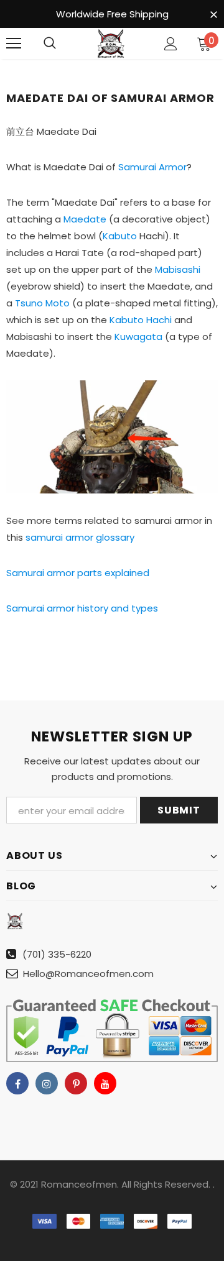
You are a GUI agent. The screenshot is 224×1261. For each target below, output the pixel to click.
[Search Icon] (50, 43)
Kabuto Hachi (141, 319)
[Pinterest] (76, 1083)
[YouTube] (105, 1083)
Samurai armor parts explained (77, 572)
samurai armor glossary (80, 537)
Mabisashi (177, 269)
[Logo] (110, 43)
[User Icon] (170, 43)
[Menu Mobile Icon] (13, 43)
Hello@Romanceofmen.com (88, 973)
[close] (213, 15)
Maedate (84, 219)
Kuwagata (138, 336)
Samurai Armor (152, 166)
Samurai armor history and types (82, 608)
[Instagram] (46, 1083)
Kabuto (120, 235)
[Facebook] (17, 1083)
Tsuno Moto (42, 303)
